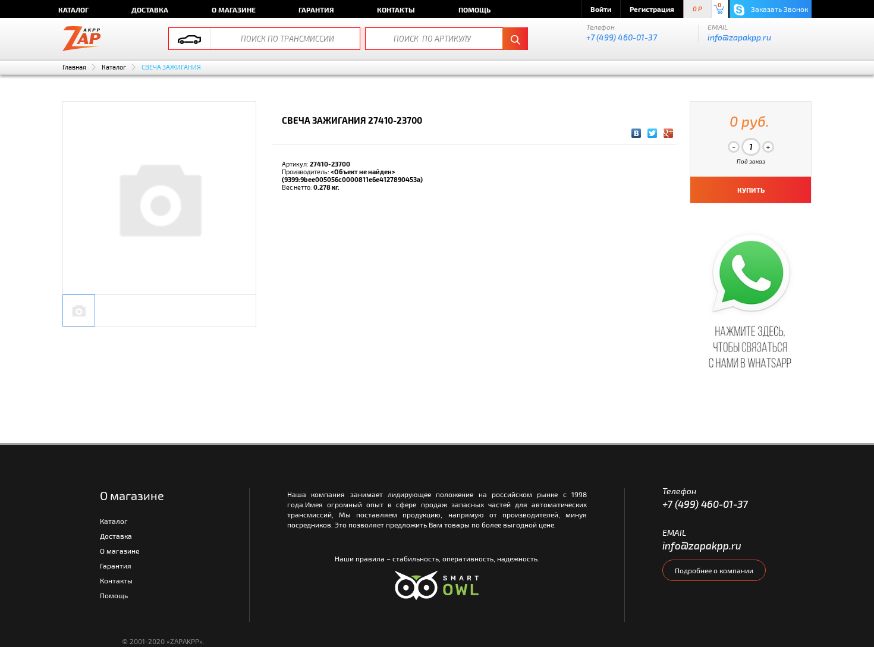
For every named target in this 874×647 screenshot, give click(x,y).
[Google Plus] (668, 133)
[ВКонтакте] (636, 133)
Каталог (73, 9)
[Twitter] (652, 133)
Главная (74, 67)
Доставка (149, 9)
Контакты (396, 9)
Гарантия (316, 9)
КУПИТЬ (751, 190)
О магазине (234, 9)
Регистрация (652, 9)
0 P (697, 9)
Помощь (474, 9)
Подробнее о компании (714, 570)
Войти (600, 9)
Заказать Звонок (778, 9)
